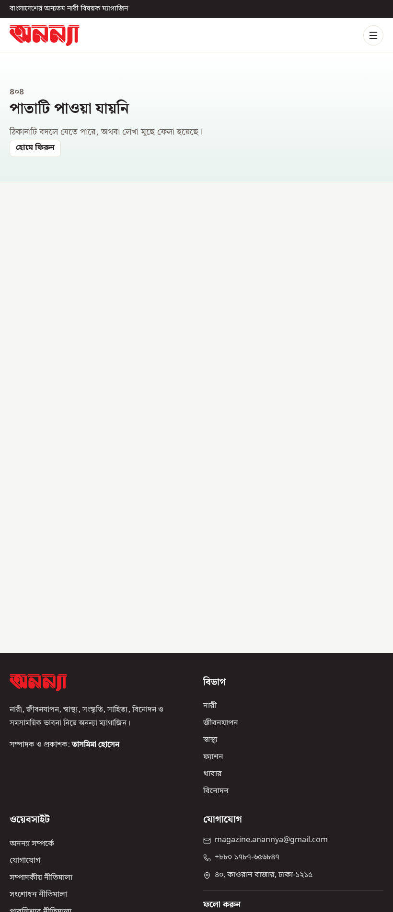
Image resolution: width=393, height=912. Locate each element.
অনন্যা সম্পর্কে (32, 844)
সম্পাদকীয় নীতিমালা (41, 878)
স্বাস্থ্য (210, 740)
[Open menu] (373, 35)
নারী (210, 706)
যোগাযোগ (25, 861)
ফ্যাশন (213, 757)
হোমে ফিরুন (35, 148)
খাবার (212, 774)
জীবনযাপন (220, 723)
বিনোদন (216, 791)
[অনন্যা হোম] (45, 35)
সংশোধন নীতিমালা (38, 895)
